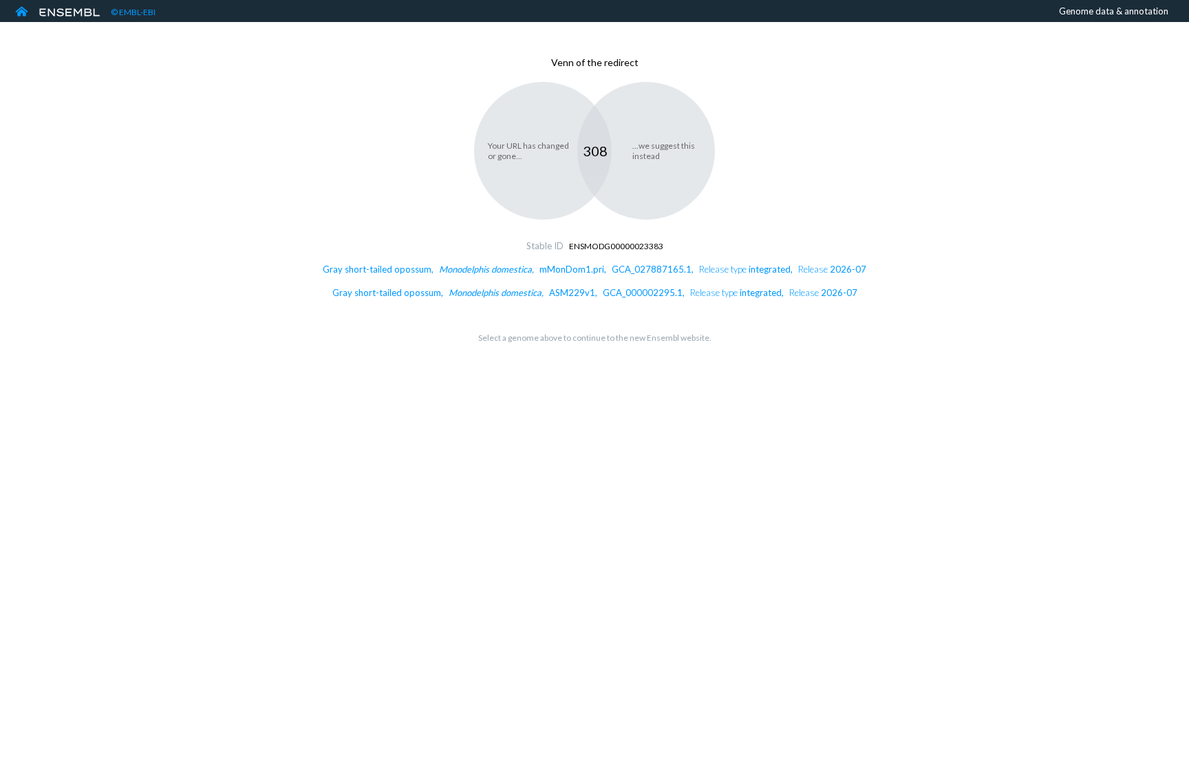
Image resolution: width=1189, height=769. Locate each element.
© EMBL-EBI (133, 12)
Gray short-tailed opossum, (594, 269)
